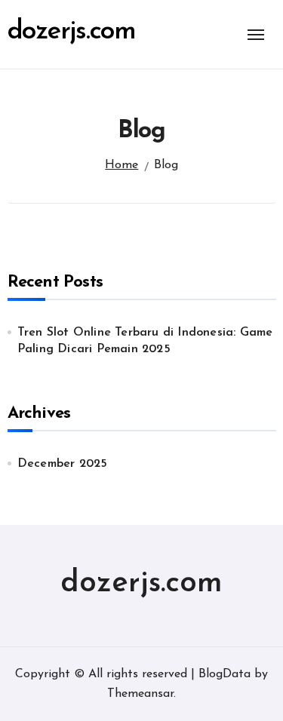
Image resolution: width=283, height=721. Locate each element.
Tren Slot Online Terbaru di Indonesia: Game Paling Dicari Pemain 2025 (145, 341)
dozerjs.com (72, 32)
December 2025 (62, 464)
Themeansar (140, 694)
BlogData (224, 674)
